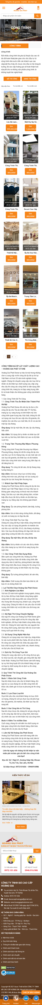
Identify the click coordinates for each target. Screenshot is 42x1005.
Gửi (37, 851)
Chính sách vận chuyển (11, 955)
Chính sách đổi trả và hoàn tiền (14, 958)
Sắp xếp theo (5, 86)
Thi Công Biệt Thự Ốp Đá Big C (30, 340)
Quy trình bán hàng (10, 941)
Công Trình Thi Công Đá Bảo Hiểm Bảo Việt (11, 209)
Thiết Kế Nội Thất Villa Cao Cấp (11, 253)
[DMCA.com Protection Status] (21, 967)
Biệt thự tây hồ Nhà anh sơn (30, 122)
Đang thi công (30, 79)
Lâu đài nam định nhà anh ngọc (11, 122)
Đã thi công (12, 79)
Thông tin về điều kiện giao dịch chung (16, 945)
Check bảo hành (31, 992)
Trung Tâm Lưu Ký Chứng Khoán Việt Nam (30, 296)
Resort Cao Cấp (30, 209)
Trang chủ (15, 33)
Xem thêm (21, 827)
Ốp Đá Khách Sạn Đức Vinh (11, 296)
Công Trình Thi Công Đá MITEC (11, 166)
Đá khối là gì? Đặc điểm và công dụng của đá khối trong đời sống (20, 810)
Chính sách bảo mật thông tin (13, 951)
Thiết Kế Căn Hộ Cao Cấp (11, 340)
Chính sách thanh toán (11, 948)
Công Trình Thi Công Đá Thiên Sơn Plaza (30, 166)
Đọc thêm (6, 823)
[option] (21, 802)
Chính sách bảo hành (10, 962)
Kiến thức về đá (8, 938)
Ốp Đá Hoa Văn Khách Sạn (30, 253)
